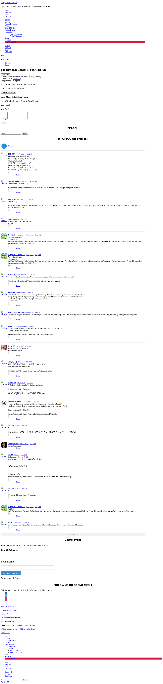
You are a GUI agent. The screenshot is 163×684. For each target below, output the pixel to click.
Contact (8, 40)
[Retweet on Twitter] (11, 175)
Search (25, 133)
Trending (8, 16)
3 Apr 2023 (29, 154)
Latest (7, 10)
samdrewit (12, 199)
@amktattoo (17, 522)
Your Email (5, 109)
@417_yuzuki (20, 154)
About (7, 22)
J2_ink (10, 455)
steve (10, 219)
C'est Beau (12, 383)
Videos (7, 26)
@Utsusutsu (21, 362)
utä (9, 425)
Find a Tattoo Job (16, 34)
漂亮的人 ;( (12, 362)
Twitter (18, 175)
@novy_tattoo (29, 235)
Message (4, 119)
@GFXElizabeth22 (21, 292)
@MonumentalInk (26, 402)
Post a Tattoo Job (16, 36)
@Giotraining (25, 181)
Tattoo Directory (11, 24)
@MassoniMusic (23, 444)
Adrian (11, 522)
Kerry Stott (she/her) (16, 312)
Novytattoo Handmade (16, 235)
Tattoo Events (10, 30)
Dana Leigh (12, 274)
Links (7, 38)
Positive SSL (5, 682)
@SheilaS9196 (21, 383)
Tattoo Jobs (9, 32)
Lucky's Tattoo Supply (9, 3)
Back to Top (5, 633)
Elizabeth (11, 292)
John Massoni (13, 444)
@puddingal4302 (22, 274)
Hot (6, 14)
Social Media (10, 28)
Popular (8, 12)
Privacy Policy (6, 614)
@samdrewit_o (21, 199)
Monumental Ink (14, 402)
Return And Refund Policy (10, 610)
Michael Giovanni (14, 181)
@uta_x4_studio (15, 425)
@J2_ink (16, 455)
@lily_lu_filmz (19, 346)
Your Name (5, 105)
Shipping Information (8, 606)
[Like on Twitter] (14, 175)
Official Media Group (27, 629)
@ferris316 (16, 219)
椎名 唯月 (12, 154)
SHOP (7, 20)
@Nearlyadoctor (29, 312)
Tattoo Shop (17, 79)
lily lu (10, 346)
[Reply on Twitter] (8, 175)
